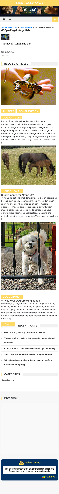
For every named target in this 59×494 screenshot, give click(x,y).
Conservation (28, 111)
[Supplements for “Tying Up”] (29, 165)
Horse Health (12, 191)
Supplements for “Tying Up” (17, 195)
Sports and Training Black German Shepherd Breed (28, 354)
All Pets (8, 111)
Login (19, 3)
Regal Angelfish (10, 324)
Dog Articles (12, 117)
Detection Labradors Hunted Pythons (23, 121)
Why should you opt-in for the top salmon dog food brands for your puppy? (28, 362)
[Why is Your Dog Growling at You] (29, 256)
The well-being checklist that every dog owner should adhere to (29, 340)
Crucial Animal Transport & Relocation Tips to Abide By (29, 348)
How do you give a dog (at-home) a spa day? (25, 332)
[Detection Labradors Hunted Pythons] (29, 86)
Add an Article (34, 3)
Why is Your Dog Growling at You (20, 300)
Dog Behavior (12, 296)
